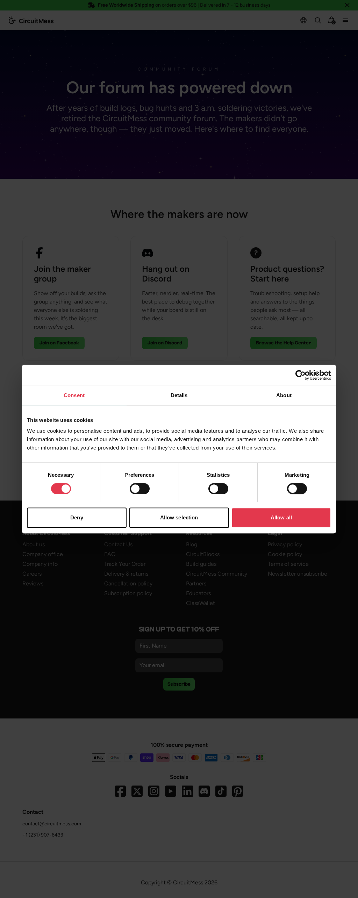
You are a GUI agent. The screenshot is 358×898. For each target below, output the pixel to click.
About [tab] (284, 395)
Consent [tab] (74, 395)
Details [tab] (179, 395)
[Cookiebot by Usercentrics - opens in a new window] (300, 375)
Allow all (281, 517)
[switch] (140, 488)
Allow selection (179, 517)
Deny (76, 517)
